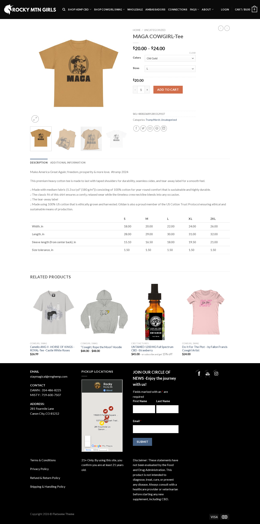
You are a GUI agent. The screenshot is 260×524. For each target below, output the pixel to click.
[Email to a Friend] (150, 128)
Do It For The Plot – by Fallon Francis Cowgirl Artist (204, 348)
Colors (137, 57)
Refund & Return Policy (45, 478)
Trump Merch (153, 119)
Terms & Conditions (43, 460)
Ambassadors (155, 9)
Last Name (163, 401)
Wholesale (135, 9)
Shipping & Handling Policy (47, 486)
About (206, 9)
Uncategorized (155, 30)
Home (136, 30)
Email (137, 421)
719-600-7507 (51, 395)
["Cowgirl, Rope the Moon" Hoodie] (104, 312)
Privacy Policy (39, 469)
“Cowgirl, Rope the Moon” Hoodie (101, 347)
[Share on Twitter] (143, 128)
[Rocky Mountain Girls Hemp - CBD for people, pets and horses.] (30, 9)
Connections (177, 9)
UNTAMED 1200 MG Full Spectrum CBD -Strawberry (152, 348)
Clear (192, 53)
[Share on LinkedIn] (164, 128)
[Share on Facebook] (136, 128)
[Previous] (36, 75)
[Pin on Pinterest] (157, 128)
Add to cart (168, 89)
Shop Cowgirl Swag (108, 9)
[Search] (63, 9)
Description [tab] (39, 162)
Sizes (136, 68)
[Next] (120, 75)
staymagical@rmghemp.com (48, 376)
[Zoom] (35, 119)
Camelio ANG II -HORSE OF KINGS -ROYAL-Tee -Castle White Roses (52, 348)
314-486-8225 (51, 390)
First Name (140, 401)
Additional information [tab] (68, 162)
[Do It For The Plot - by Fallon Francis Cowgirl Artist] (205, 312)
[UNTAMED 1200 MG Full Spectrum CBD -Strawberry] (154, 312)
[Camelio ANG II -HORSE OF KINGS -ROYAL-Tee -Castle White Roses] (53, 312)
